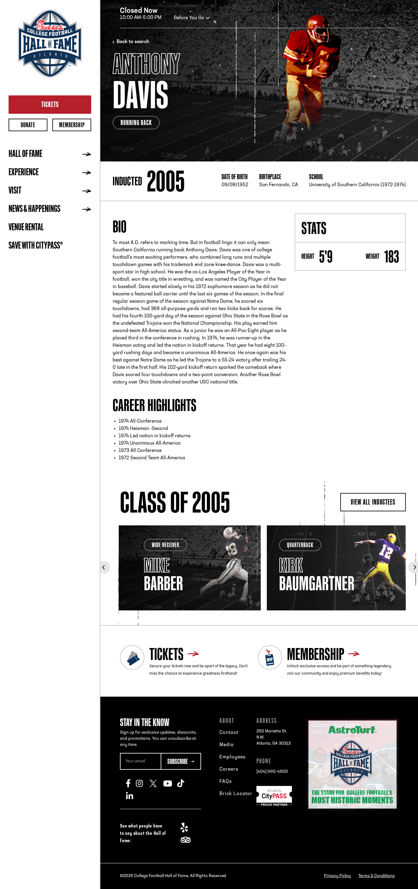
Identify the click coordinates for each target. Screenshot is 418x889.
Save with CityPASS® (36, 246)
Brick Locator (235, 793)
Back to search (133, 41)
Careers (228, 769)
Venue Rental (26, 228)
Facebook (131, 783)
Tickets (50, 104)
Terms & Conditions (376, 876)
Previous (104, 567)
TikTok (184, 783)
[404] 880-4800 (272, 771)
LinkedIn (133, 795)
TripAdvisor (187, 840)
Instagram (143, 783)
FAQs (225, 781)
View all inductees (373, 502)
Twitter (156, 783)
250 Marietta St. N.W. (273, 737)
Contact (228, 732)
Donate (28, 125)
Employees (232, 757)
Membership (72, 125)
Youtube (170, 783)
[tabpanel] (190, 567)
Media (226, 745)
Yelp (187, 827)
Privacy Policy (337, 876)
